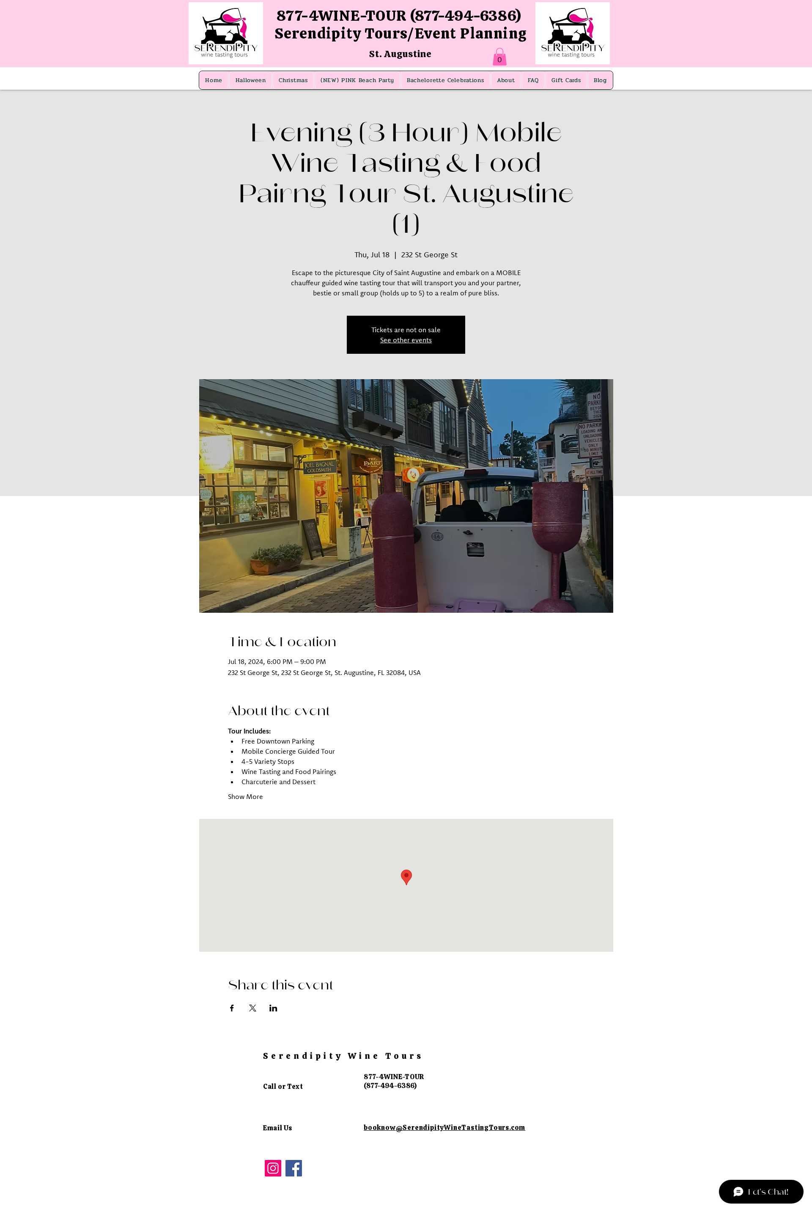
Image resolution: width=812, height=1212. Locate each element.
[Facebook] (293, 1168)
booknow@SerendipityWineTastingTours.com (444, 1127)
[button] (499, 57)
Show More (245, 796)
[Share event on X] (253, 1008)
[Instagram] (273, 1168)
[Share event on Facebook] (232, 1008)
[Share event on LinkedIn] (273, 1008)
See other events (406, 340)
